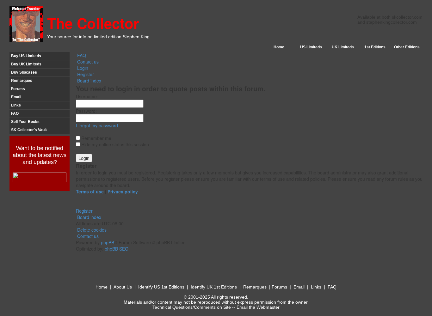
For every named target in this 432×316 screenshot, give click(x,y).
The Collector (93, 23)
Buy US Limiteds (26, 56)
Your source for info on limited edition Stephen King (98, 36)
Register (84, 211)
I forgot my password (97, 125)
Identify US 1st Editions (161, 286)
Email (16, 97)
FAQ (15, 113)
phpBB (107, 242)
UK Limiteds (343, 47)
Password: (86, 111)
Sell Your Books (25, 121)
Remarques (21, 80)
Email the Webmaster (258, 307)
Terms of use (90, 191)
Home (279, 47)
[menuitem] (81, 55)
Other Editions (407, 47)
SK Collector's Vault (29, 130)
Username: (87, 96)
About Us (123, 286)
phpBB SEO (116, 249)
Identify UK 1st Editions (214, 286)
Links (16, 105)
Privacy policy (123, 191)
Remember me (95, 138)
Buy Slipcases (24, 72)
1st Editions (375, 47)
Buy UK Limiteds (26, 64)
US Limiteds (311, 47)
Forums (18, 89)
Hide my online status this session (114, 144)
